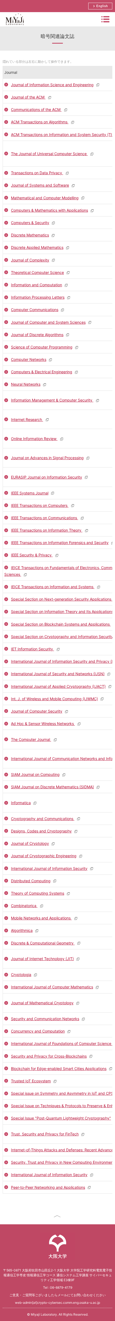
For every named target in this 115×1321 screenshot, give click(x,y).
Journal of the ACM (28, 97)
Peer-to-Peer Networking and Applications (48, 1187)
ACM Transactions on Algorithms (39, 122)
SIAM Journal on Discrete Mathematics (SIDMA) (52, 787)
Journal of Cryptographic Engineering (43, 855)
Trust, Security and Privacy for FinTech (45, 1134)
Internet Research (27, 419)
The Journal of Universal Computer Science (49, 153)
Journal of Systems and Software (40, 185)
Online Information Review (34, 438)
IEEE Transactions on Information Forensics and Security (60, 542)
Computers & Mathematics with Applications (49, 210)
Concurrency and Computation (38, 1031)
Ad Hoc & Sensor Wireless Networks (43, 723)
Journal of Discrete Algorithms (37, 334)
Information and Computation (36, 285)
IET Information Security (32, 649)
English (100, 6)
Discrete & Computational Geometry (43, 943)
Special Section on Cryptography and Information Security (62, 636)
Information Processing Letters (37, 297)
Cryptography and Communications (42, 818)
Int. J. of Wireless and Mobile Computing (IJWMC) (54, 698)
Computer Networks (28, 359)
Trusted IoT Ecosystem (31, 1081)
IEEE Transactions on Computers (39, 505)
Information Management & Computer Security (52, 400)
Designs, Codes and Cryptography (41, 831)
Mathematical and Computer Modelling (45, 198)
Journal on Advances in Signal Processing (47, 457)
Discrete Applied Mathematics (37, 247)
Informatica (21, 802)
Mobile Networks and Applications (41, 918)
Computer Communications (34, 309)
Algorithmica (22, 930)
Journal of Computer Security (36, 711)
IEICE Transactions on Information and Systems (52, 586)
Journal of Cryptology (30, 843)
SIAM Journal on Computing (35, 774)
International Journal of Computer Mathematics (52, 987)
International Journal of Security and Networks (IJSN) (58, 673)
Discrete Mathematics (30, 235)
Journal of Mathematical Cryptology (42, 1003)
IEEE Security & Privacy (32, 555)
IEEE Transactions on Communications (44, 517)
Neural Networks (25, 384)
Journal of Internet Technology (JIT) (42, 958)
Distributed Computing (31, 881)
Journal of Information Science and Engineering (52, 84)
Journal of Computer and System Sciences (48, 322)
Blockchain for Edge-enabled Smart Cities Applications (58, 1068)
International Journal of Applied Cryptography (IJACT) (58, 686)
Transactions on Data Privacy (37, 172)
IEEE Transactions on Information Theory (46, 530)
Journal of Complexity (30, 260)
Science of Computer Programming (41, 347)
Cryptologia (21, 974)
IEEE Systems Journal (29, 493)
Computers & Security (30, 222)
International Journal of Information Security (49, 868)
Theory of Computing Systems (37, 893)
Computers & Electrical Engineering (41, 372)
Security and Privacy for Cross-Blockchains (49, 1056)
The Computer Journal (31, 739)
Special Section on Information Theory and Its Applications (62, 611)
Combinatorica (24, 905)
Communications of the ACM (36, 109)
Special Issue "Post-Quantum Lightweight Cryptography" (61, 1118)
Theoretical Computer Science (37, 272)
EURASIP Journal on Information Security (46, 477)
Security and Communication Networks (45, 1018)
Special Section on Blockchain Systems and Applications (61, 624)
